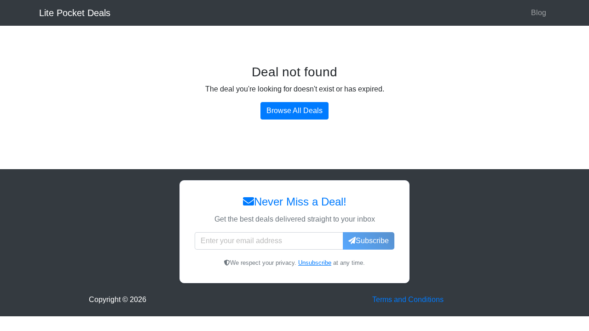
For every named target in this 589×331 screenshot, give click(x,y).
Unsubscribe (314, 262)
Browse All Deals (294, 110)
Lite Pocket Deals (74, 13)
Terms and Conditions (408, 299)
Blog (538, 13)
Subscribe (372, 241)
